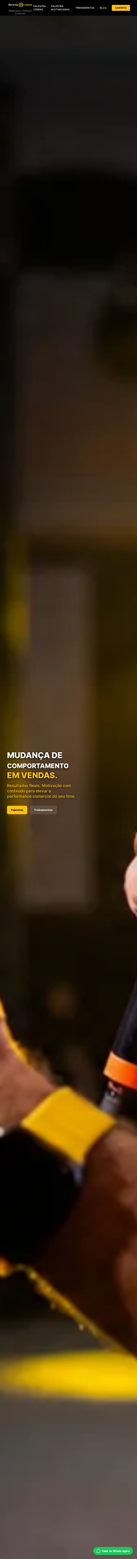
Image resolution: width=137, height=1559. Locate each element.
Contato (121, 7)
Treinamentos (84, 7)
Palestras (17, 810)
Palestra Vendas (39, 8)
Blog (103, 7)
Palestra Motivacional (60, 8)
